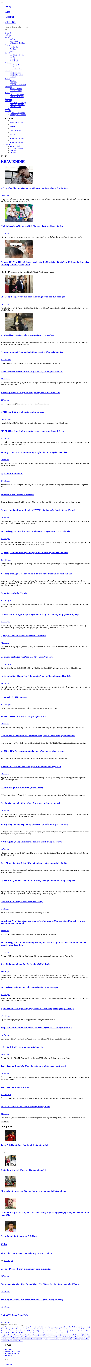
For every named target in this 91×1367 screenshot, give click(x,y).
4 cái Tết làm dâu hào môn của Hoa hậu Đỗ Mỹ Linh (25, 964)
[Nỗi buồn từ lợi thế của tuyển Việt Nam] (45, 1227)
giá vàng (41, 1335)
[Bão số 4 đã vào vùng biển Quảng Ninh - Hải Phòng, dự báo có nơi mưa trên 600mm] (45, 1280)
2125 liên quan (6, 360)
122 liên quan (5, 233)
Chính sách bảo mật (12, 1353)
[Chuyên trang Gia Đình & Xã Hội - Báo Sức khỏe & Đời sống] (45, 192)
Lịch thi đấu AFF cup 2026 (49, 1333)
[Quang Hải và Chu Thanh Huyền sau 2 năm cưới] (45, 631)
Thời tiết (4, 1329)
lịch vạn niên (80, 1339)
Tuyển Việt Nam (13, 1329)
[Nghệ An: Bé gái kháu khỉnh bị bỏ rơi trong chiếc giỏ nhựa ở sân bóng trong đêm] (45, 876)
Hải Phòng (56, 1339)
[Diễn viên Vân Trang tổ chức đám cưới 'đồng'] (45, 897)
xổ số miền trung (76, 1333)
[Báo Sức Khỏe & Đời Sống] (45, 300)
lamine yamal (48, 1335)
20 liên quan (5, 379)
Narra (35, 1335)
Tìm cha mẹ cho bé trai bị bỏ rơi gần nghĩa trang (23, 716)
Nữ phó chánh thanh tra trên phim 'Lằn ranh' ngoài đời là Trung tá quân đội (36, 1028)
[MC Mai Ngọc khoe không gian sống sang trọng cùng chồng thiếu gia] (45, 427)
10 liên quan (5, 1035)
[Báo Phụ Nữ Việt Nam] (45, 577)
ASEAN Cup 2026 (58, 1337)
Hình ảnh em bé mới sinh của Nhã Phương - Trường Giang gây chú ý (32, 226)
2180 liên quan (6, 704)
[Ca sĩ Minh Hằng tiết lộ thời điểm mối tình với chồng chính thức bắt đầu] (45, 859)
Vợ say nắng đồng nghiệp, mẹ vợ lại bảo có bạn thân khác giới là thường (34, 188)
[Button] (2, 2)
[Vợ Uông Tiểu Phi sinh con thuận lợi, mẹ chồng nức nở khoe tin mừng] (45, 747)
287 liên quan (5, 304)
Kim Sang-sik (70, 1337)
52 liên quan (8, 1261)
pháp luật (37, 1329)
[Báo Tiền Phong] (45, 884)
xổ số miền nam (66, 1335)
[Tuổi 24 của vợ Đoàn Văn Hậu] (45, 1083)
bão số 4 (49, 1329)
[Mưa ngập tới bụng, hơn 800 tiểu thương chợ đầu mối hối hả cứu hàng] (45, 1182)
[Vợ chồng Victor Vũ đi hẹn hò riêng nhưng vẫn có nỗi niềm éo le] (45, 388)
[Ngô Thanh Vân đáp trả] (45, 469)
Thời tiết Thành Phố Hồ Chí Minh (13, 1333)
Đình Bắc (55, 1329)
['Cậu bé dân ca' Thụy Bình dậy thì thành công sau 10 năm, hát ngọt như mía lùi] (45, 731)
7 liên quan (5, 643)
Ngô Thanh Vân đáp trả (12, 473)
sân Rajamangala (14, 1337)
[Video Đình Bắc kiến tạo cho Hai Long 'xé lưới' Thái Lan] (45, 1249)
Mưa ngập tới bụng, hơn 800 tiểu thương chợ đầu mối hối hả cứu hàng (33, 1191)
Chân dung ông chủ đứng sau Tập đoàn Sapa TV (23, 1170)
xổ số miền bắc (17, 1327)
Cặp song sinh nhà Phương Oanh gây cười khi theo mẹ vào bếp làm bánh (34, 552)
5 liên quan (5, 849)
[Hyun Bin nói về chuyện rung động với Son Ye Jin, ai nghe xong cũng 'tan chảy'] (45, 1004)
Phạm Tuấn (54, 1331)
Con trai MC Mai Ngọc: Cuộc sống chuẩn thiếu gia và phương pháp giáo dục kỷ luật (40, 614)
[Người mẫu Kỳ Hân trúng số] (45, 693)
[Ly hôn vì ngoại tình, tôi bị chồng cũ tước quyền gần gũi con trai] (45, 799)
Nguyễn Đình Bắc (79, 1329)
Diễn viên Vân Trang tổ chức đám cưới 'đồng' (22, 902)
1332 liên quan (6, 419)
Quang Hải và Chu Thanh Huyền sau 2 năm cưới (23, 635)
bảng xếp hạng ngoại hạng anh (54, 1327)
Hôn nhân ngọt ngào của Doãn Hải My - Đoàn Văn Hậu (27, 657)
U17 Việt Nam (31, 1331)
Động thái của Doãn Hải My (14, 593)
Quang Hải (12, 1335)
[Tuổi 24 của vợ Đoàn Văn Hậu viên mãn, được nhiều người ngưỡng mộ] (45, 1062)
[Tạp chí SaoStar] (45, 396)
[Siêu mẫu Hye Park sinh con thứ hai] (45, 491)
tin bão (5, 1337)
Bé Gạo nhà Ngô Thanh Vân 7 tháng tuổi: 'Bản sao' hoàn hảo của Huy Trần (36, 676)
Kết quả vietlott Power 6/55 (79, 1331)
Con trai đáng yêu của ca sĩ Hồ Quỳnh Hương (22, 788)
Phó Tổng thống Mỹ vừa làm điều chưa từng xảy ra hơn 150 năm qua (33, 297)
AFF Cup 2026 (64, 1333)
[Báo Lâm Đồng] (45, 514)
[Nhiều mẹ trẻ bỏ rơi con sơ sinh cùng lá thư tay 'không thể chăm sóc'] (45, 367)
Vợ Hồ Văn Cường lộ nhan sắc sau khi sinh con (23, 412)
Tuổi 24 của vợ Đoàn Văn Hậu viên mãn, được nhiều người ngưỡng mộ (33, 1066)
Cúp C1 (73, 1339)
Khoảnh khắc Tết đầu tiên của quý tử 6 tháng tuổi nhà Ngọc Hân (31, 766)
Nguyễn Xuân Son (43, 1331)
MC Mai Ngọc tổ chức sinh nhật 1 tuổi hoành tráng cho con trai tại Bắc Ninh (36, 531)
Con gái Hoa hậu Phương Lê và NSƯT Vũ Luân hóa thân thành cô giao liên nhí (38, 510)
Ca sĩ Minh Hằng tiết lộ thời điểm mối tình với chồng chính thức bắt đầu (34, 863)
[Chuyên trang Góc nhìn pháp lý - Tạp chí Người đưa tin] (45, 268)
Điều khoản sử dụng (12, 1351)
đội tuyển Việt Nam (26, 1329)
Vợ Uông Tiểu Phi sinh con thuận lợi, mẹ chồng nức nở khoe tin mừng (33, 751)
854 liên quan (5, 481)
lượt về (42, 1329)
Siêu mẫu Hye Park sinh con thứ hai (17, 495)
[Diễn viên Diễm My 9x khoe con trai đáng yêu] (45, 1043)
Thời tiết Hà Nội (22, 1335)
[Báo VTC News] (45, 828)
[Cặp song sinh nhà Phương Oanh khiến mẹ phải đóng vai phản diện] (45, 348)
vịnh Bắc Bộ (38, 1327)
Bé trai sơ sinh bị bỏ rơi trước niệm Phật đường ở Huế (25, 1106)
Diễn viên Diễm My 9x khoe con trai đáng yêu (22, 1047)
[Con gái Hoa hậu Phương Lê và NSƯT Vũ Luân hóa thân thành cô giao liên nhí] (45, 506)
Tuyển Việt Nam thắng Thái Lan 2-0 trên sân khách (24, 1145)
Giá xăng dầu (36, 1339)
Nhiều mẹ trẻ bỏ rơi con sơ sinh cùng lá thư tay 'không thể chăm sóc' (32, 371)
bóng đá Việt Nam (65, 1329)
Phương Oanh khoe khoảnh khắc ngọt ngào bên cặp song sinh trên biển (34, 452)
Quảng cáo (9, 1355)
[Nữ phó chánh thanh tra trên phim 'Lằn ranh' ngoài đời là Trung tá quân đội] (45, 1023)
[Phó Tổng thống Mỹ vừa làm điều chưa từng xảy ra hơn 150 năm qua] (45, 284)
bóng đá (85, 1333)
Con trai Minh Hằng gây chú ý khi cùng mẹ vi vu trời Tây (27, 335)
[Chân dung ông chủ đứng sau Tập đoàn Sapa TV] (45, 1161)
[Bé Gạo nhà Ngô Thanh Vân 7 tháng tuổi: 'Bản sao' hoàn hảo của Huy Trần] (45, 672)
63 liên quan (5, 1322)
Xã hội (75, 1335)
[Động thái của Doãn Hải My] (45, 589)
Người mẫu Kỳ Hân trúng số (14, 697)
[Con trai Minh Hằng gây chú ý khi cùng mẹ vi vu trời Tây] (45, 322)
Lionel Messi (46, 1337)
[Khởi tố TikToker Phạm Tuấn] (45, 1311)
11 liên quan (5, 909)
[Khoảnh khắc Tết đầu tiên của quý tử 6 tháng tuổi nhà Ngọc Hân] (45, 762)
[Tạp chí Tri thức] (45, 477)
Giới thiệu (8, 1349)
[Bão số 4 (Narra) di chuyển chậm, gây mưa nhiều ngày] (45, 1265)
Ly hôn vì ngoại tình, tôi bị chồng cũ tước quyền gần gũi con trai (30, 803)
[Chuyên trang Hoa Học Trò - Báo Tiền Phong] (45, 739)
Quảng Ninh (82, 1335)
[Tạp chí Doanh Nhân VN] (45, 1174)
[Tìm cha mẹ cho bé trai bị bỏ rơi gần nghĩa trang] (45, 712)
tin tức (30, 1335)
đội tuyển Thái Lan (15, 1339)
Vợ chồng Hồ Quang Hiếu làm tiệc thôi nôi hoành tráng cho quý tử (31, 842)
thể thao (29, 1337)
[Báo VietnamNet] (45, 1031)
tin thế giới (21, 1331)
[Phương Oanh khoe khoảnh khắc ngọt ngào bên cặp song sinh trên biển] (45, 448)
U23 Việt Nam (6, 1327)
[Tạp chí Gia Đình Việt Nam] (45, 375)
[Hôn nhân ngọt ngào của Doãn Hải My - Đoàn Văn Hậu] (45, 653)
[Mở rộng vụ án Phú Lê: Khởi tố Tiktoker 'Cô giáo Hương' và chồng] (45, 1295)
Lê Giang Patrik (28, 1327)
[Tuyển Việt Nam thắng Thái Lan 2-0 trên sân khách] (45, 1136)
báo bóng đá (26, 1339)
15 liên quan (5, 888)
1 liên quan (5, 195)
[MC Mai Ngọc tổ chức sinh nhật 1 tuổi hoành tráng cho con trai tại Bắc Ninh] (45, 527)
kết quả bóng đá (64, 1331)
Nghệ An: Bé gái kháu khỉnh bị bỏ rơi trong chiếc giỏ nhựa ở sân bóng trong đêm (38, 880)
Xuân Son (28, 1333)
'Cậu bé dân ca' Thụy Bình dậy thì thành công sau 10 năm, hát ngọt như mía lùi (38, 736)
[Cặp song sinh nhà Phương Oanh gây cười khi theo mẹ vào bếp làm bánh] (45, 548)
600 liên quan (5, 972)
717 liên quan (5, 438)
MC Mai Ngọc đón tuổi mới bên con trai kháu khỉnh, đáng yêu (29, 987)
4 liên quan (5, 400)
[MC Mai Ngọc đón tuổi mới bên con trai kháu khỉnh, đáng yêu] (45, 983)
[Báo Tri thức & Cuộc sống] (45, 456)
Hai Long (57, 1335)
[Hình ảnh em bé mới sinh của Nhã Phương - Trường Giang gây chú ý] (45, 213)
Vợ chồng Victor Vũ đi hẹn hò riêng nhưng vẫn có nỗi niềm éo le (30, 393)
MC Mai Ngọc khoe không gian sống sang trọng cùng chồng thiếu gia (32, 431)
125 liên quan (5, 1307)
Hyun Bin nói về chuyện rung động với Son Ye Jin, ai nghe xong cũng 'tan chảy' (37, 1008)
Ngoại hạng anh (46, 1339)
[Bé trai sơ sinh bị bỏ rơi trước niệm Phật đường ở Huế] (45, 1102)
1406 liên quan (6, 1016)
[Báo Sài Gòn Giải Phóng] (45, 1272)
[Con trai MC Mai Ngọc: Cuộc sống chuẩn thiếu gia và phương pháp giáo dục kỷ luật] (45, 610)
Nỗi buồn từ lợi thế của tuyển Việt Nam (19, 1236)
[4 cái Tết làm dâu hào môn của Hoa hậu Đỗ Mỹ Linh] (45, 960)
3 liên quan (5, 931)
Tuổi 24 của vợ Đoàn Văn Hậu (15, 1087)
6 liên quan (5, 724)
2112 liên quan (6, 600)
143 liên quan (5, 1292)
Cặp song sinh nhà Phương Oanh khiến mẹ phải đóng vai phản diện (32, 352)
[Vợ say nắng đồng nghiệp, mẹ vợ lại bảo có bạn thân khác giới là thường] (45, 175)
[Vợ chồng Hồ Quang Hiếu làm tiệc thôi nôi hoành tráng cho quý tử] (45, 838)
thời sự (23, 1337)
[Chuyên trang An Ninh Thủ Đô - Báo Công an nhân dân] (45, 1319)
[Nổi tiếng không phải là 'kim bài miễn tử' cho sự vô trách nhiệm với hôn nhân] (45, 569)
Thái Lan (36, 1333)
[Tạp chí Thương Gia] (45, 435)
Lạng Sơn (4, 1335)
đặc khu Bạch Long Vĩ (74, 1327)
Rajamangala (65, 1339)
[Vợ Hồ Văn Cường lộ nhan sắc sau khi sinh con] (45, 408)
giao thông (86, 1327)
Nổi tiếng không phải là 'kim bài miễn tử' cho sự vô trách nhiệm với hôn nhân (36, 574)
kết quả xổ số (36, 1337)
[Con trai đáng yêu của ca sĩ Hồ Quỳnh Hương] (45, 783)
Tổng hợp (8, 1364)
